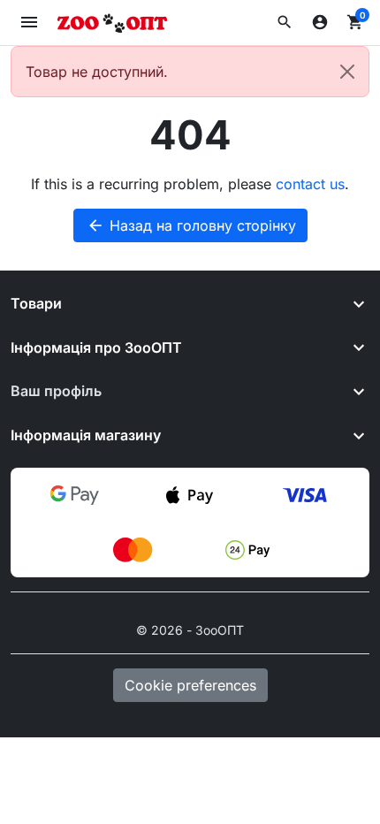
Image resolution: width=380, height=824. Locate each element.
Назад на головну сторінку (191, 225)
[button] (284, 22)
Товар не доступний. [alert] (97, 71)
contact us (310, 184)
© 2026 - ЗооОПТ (190, 629)
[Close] (347, 71)
